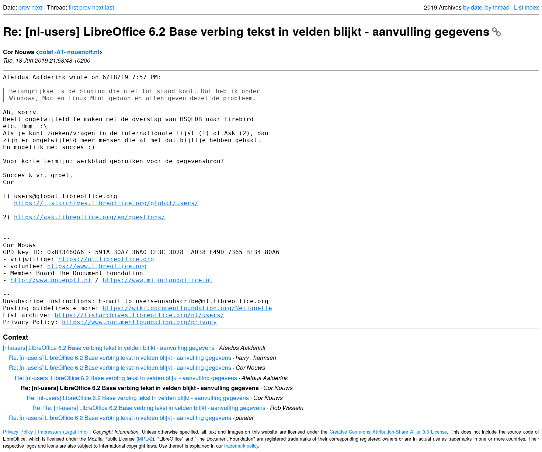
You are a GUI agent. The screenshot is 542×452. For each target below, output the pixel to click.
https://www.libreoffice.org (97, 266)
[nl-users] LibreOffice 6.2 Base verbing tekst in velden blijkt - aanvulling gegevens (109, 347)
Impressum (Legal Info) (63, 431)
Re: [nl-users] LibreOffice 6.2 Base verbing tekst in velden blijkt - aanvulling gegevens (246, 30)
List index (526, 7)
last (109, 7)
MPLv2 (145, 438)
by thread (497, 7)
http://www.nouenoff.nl (50, 280)
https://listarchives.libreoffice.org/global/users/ (106, 203)
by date (472, 7)
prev (24, 7)
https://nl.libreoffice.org (106, 259)
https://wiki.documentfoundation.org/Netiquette (187, 308)
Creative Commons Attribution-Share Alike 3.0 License (388, 431)
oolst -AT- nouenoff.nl (69, 52)
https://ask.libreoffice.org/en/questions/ (89, 217)
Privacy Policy (18, 431)
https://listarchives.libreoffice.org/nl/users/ (139, 315)
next (36, 7)
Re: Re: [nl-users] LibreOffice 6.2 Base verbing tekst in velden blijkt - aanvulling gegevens (148, 407)
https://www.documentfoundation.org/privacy (139, 322)
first (73, 7)
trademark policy (241, 445)
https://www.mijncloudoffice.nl (158, 280)
